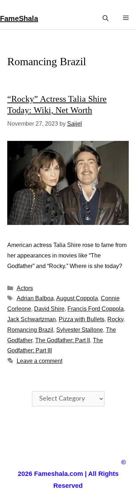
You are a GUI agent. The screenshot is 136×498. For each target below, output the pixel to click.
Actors (25, 288)
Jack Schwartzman (31, 319)
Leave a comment (39, 361)
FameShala (19, 18)
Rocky (115, 319)
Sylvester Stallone (79, 330)
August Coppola (77, 298)
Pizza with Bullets (81, 319)
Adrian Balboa (35, 298)
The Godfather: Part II (62, 340)
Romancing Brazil (30, 330)
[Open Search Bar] (105, 18)
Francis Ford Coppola (95, 309)
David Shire (49, 309)
